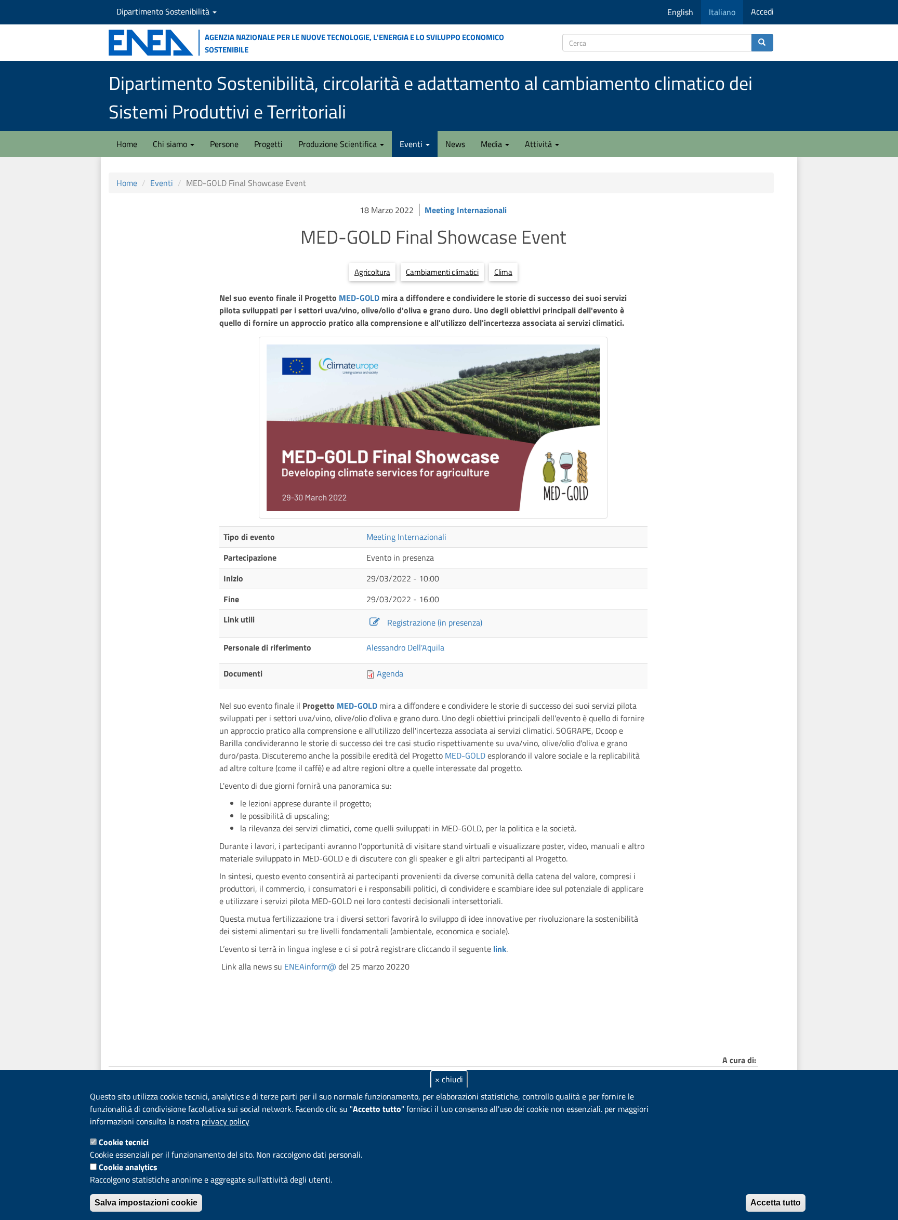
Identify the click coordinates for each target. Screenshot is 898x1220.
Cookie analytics (128, 1167)
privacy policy (225, 1121)
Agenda (390, 673)
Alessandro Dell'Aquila (405, 647)
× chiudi (449, 1079)
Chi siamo (171, 144)
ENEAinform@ (311, 966)
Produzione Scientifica (338, 144)
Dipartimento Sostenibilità (164, 11)
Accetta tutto (775, 1202)
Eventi (412, 144)
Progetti (268, 144)
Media (492, 144)
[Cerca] (762, 42)
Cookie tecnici (124, 1142)
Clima (503, 272)
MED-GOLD (359, 297)
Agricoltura (372, 272)
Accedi (762, 11)
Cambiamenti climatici (442, 272)
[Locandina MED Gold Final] (433, 427)
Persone (224, 144)
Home (126, 144)
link (499, 949)
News (455, 144)
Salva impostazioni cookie (146, 1202)
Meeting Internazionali (466, 210)
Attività (539, 144)
